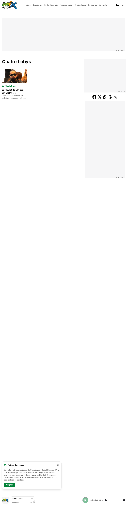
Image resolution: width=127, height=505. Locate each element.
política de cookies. (16, 480)
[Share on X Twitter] (99, 97)
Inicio (28, 5)
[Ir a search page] (123, 5)
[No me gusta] (34, 502)
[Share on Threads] (110, 97)
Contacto (103, 5)
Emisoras (92, 5)
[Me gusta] (31, 502)
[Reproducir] (85, 500)
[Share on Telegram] (116, 97)
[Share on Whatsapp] (105, 97)
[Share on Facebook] (94, 97)
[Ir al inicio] (9, 5)
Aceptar (9, 485)
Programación (66, 5)
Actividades (80, 5)
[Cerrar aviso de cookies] (57, 465)
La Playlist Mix (9, 86)
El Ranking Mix (51, 5)
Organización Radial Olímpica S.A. (44, 470)
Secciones (37, 5)
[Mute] (106, 500)
